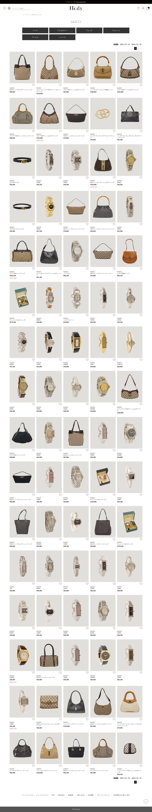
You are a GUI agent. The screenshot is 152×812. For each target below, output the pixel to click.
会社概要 (91, 795)
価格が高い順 (137, 44)
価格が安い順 (125, 44)
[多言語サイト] (9, 8)
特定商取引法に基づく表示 (122, 795)
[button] (140, 48)
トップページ (26, 14)
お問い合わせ (81, 795)
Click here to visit (76, 1)
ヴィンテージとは (27, 795)
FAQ (53, 795)
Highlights (61, 795)
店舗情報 (70, 795)
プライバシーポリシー (103, 795)
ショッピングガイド (42, 795)
